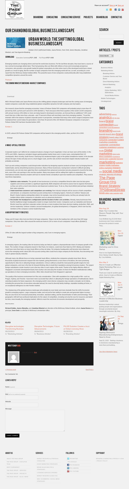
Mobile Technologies (108, 98)
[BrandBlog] (102, 17)
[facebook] (116, 10)
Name (10, 387)
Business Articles (107, 68)
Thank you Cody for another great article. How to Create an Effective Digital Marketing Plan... (110, 275)
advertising (105, 114)
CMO (121, 137)
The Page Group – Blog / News (17, 476)
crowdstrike (112, 142)
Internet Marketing (109, 84)
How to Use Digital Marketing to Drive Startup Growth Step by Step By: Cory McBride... (110, 255)
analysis (114, 114)
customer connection (109, 144)
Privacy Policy (102, 461)
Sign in (112, 5)
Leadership (112, 159)
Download (10, 96)
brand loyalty (117, 131)
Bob (35, 352)
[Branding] (38, 17)
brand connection (106, 122)
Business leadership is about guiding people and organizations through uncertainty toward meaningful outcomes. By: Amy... (110, 308)
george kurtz (103, 159)
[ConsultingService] (70, 17)
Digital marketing (105, 152)
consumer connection (108, 140)
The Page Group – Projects (16, 473)
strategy (118, 174)
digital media (116, 154)
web (121, 193)
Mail (15, 394)
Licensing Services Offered (47, 472)
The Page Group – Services (16, 470)
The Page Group (107, 180)
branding (105, 130)
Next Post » (89, 370)
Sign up (121, 5)
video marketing (114, 193)
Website (8, 401)
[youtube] (123, 10)
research (117, 167)
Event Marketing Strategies (47, 464)
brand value (114, 137)
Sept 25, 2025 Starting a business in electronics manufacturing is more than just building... (111, 343)
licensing (120, 159)
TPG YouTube (74, 471)
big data (117, 118)
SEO (100, 172)
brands (102, 134)
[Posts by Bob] (18, 346)
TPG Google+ (72, 461)
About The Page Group (15, 458)
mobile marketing (112, 165)
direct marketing (105, 156)
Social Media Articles (112, 95)
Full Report (43, 58)
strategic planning (106, 174)
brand (102, 121)
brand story (111, 134)
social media (112, 171)
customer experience (108, 147)
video (107, 193)
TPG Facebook (74, 465)
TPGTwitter (73, 458)
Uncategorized (106, 101)
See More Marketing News (108, 352)
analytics (105, 117)
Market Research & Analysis (47, 475)
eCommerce (116, 156)
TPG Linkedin (73, 468)
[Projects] (88, 17)
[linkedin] (119, 10)
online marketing (105, 168)
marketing (107, 162)
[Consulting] (52, 17)
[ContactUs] (116, 17)
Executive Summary (23, 58)
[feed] (111, 10)
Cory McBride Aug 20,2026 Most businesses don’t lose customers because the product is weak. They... (110, 222)
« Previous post (10, 370)
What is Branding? (13, 467)
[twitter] (107, 10)
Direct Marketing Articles (111, 81)
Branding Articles (109, 73)
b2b (113, 118)
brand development (114, 127)
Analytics (108, 87)
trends (102, 193)
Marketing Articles (107, 70)
